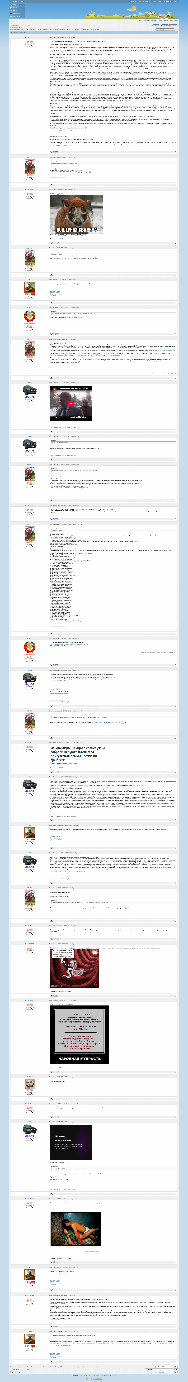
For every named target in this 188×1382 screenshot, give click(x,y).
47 (81, 777)
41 (81, 505)
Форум (15, 10)
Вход (175, 1)
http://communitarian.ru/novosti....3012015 (62, 145)
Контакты (16, 16)
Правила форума (163, 20)
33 (77, 189)
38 (78, 382)
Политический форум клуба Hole (20, 29)
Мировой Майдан (55, 29)
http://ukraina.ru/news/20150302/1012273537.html (70, 872)
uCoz (100, 1375)
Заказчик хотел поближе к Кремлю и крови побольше (74, 539)
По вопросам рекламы (109, 1375)
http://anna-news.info (56, 134)
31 (77, 37)
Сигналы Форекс (55, 291)
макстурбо (29, 37)
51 (78, 925)
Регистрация (167, 1)
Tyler (30, 280)
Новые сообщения (144, 20)
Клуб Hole (75, 1375)
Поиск (171, 20)
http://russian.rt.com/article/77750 (59, 1320)
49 (81, 853)
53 (78, 1000)
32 (77, 157)
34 (77, 248)
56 (77, 1122)
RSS (160, 1)
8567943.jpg (62, 768)
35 (78, 279)
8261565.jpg (62, 1068)
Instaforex (53, 295)
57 (77, 1199)
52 (78, 944)
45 (81, 711)
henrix (29, 157)
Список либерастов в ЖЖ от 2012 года (70, 621)
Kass (24, 27)
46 (81, 742)
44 (81, 670)
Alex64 (29, 307)
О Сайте (88, 1375)
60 (77, 1331)
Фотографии (17, 13)
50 (78, 888)
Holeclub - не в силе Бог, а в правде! (19, 1)
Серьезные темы (36, 29)
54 (77, 1077)
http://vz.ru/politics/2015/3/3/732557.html (61, 1346)
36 (78, 307)
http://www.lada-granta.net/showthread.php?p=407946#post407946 (69, 644)
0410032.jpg (62, 1258)
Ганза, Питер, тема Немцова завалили (106, 722)
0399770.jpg (62, 239)
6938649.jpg (62, 991)
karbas (30, 1077)
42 (81, 524)
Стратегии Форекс (56, 294)
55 (77, 1104)
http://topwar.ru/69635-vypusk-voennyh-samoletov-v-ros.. (66, 131)
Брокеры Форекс (55, 292)
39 (78, 436)
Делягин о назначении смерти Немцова (164, 350)
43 (81, 638)
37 (78, 339)
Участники (154, 20)
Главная (133, 1)
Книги (15, 8)
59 (77, 1295)
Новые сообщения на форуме (147, 1)
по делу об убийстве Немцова (73, 362)
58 (77, 1267)
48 (81, 825)
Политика (45, 29)
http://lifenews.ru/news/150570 (58, 680)
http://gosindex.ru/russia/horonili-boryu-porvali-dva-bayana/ (88, 1174)
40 (78, 464)
